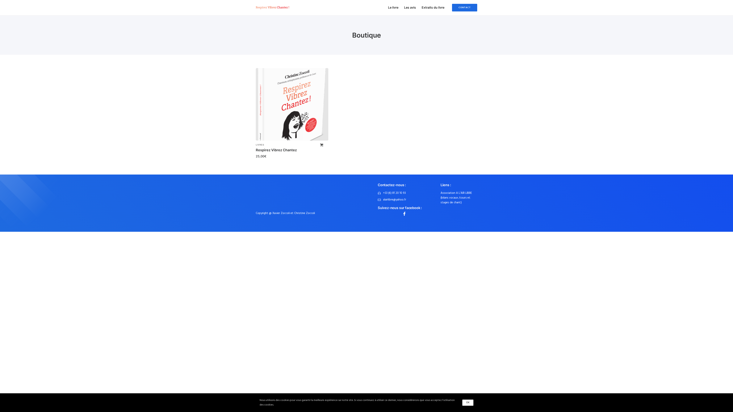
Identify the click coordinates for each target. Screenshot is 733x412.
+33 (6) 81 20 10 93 (394, 193)
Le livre (393, 7)
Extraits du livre (433, 7)
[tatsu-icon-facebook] (404, 214)
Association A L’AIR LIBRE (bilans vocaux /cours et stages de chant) (456, 198)
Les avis (410, 7)
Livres (260, 144)
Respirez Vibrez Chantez (276, 150)
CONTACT (465, 8)
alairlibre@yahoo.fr (394, 199)
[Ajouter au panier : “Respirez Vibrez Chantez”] (321, 144)
